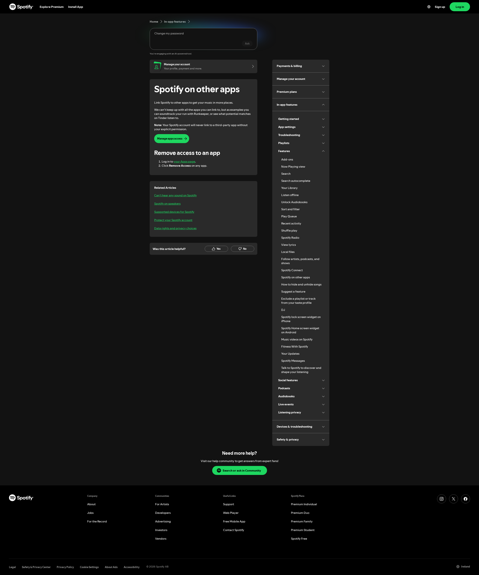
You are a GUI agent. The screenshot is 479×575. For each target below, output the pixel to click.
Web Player (231, 513)
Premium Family (302, 521)
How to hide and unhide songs (301, 284)
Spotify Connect (292, 270)
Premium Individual (304, 504)
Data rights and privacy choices (175, 228)
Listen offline (290, 195)
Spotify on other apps (295, 277)
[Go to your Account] (251, 66)
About (91, 504)
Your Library (289, 188)
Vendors (160, 538)
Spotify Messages (293, 361)
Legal (12, 567)
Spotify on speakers (167, 203)
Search (286, 174)
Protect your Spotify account (173, 220)
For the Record (97, 521)
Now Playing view (293, 166)
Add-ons (287, 159)
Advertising (163, 521)
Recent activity (291, 223)
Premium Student (303, 530)
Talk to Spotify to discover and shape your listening (301, 370)
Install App (75, 7)
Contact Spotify (233, 530)
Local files (288, 252)
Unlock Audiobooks (294, 202)
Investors (161, 530)
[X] (453, 498)
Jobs (90, 513)
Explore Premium (52, 7)
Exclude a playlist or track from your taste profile (298, 300)
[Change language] (428, 7)
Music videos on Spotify (296, 339)
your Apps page (184, 161)
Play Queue (289, 216)
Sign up (440, 7)
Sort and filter (290, 209)
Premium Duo (300, 513)
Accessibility (132, 567)
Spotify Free (299, 538)
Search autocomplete (295, 181)
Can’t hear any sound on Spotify (175, 195)
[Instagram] (441, 498)
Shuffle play (289, 230)
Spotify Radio (290, 237)
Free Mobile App (234, 521)
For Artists (162, 504)
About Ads (111, 567)
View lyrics (288, 245)
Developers (163, 513)
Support (228, 504)
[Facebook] (465, 498)
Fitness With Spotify (294, 346)
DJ (283, 310)
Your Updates (290, 353)
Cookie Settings (89, 567)
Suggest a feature (293, 291)
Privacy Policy (65, 567)
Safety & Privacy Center (36, 567)
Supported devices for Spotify (174, 212)
